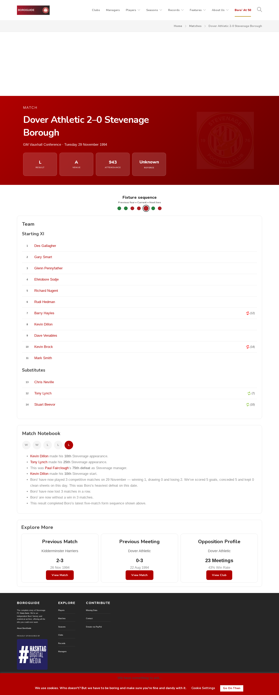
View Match (60, 575)
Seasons (152, 10)
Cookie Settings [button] (203, 688)
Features (196, 10)
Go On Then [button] (231, 688)
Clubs (96, 10)
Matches (195, 26)
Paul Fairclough (57, 468)
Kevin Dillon (39, 456)
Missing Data (91, 610)
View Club (219, 575)
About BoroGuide (24, 628)
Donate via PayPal (94, 627)
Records (174, 10)
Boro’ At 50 (243, 10)
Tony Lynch (38, 462)
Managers (113, 10)
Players (131, 10)
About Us (218, 10)
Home (178, 26)
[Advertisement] (139, 62)
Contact (89, 618)
